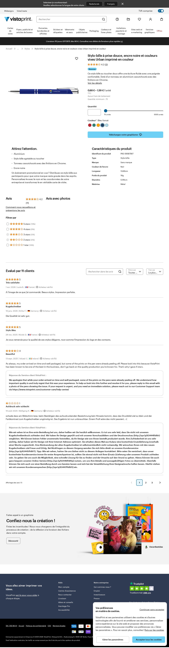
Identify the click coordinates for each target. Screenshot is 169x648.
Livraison (62, 598)
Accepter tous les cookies (149, 639)
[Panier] (161, 19)
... (18, 49)
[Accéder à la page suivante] (160, 482)
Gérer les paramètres (112, 639)
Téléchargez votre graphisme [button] (123, 134)
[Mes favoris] (139, 19)
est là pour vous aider (26, 595)
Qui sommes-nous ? (102, 587)
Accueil (9, 49)
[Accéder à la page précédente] (131, 482)
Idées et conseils (65, 602)
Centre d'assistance (67, 591)
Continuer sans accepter (152, 609)
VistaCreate (22, 11)
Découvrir (13, 540)
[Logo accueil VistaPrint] (18, 19)
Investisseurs (99, 594)
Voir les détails (95, 83)
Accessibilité (64, 610)
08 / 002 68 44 (11, 626)
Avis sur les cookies (154, 630)
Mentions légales (59, 626)
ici (122, 41)
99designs (9, 11)
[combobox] (70, 19)
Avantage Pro (64, 606)
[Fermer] (122, 4)
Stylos (27, 49)
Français (111, 4)
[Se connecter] (150, 19)
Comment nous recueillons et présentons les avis (21, 209)
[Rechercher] (103, 19)
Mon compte (63, 587)
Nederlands (94, 4)
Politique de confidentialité (36, 626)
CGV (49, 626)
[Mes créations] (128, 19)
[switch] (153, 10)
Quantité (92, 106)
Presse (96, 598)
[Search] (120, 271)
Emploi (97, 591)
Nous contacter (65, 594)
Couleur (98, 120)
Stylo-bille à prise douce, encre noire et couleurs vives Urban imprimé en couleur (70, 49)
